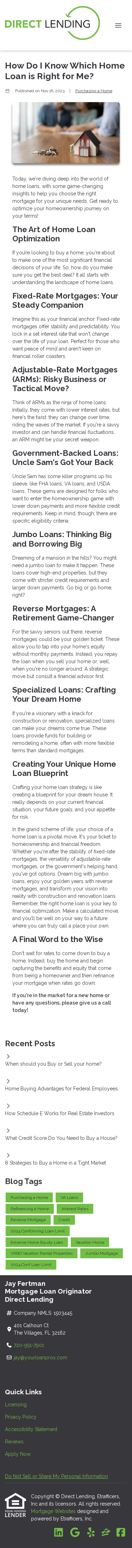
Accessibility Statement (31, 1429)
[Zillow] (106, 1533)
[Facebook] (121, 1533)
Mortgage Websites (54, 1511)
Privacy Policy (21, 1417)
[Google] (75, 1533)
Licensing (16, 1404)
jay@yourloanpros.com (40, 1357)
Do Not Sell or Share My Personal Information (56, 1476)
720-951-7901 (29, 1345)
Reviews (14, 1441)
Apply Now (18, 1454)
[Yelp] (91, 1533)
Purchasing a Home (93, 90)
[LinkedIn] (58, 1533)
